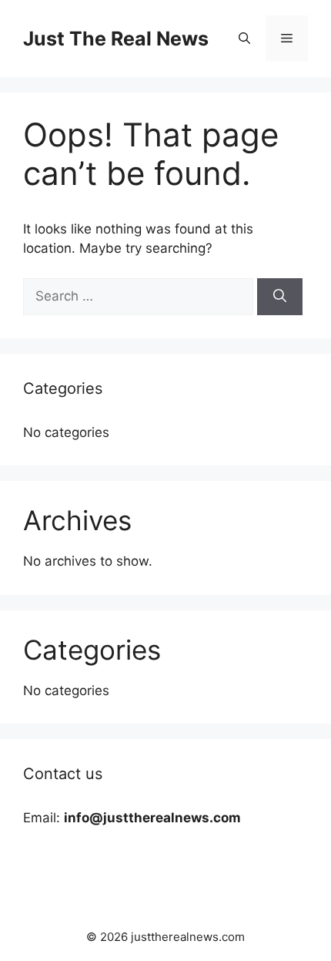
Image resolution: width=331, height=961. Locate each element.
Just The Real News (116, 38)
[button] (244, 38)
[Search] (280, 296)
